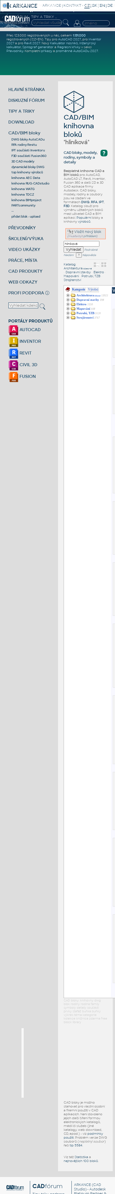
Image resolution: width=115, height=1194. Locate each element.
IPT (101, 202)
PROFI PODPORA (26, 293)
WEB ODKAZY (22, 282)
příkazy (46, 51)
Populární (83, 218)
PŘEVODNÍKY (22, 227)
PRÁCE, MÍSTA (22, 260)
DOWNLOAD (21, 122)
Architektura (78, 268)
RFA (94, 202)
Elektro (99, 272)
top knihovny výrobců (27, 172)
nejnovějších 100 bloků (81, 1161)
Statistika (81, 1157)
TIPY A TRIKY (21, 111)
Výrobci (93, 289)
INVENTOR (29, 341)
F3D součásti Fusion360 (28, 156)
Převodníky (14, 51)
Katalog (70, 264)
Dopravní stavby (78, 272)
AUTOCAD (29, 329)
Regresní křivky (68, 47)
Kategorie (78, 289)
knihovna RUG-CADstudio (30, 183)
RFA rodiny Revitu (24, 145)
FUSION (27, 376)
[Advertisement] (65, 1063)
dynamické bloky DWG (27, 167)
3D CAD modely (22, 161)
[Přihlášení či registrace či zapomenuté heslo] (77, 27)
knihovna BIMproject (26, 200)
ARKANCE (82, 1185)
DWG (85, 202)
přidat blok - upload (25, 216)
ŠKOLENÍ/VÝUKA (26, 238)
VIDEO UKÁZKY (24, 249)
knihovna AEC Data (25, 178)
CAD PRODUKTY (25, 271)
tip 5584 (76, 1145)
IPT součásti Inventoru (28, 150)
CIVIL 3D (27, 364)
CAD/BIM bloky (24, 133)
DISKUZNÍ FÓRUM (26, 100)
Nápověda (89, 255)
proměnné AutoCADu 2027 (77, 51)
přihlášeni (89, 236)
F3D (67, 206)
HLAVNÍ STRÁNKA (26, 89)
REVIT (25, 353)
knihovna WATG (23, 189)
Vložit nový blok (87, 232)
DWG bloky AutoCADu (28, 139)
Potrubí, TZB (91, 276)
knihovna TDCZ (22, 194)
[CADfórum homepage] (17, 23)
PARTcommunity (23, 205)
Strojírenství (72, 280)
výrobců (84, 221)
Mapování (71, 276)
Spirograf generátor (38, 47)
